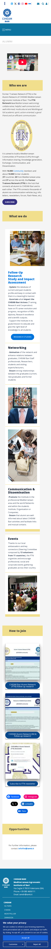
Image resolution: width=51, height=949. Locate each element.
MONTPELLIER (10, 914)
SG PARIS (8, 906)
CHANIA (7, 910)
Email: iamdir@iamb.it (23, 894)
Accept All (25, 938)
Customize (13, 944)
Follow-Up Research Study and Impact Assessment (21, 277)
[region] (25, 934)
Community (18, 171)
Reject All (37, 944)
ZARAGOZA (8, 917)
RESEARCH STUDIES (22, 337)
